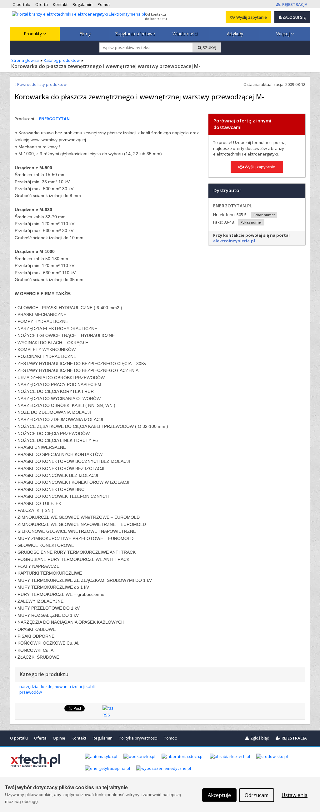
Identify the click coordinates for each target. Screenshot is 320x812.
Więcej (283, 34)
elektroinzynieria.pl (234, 241)
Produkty (33, 34)
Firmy (85, 34)
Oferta (40, 738)
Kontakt (79, 738)
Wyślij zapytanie (251, 17)
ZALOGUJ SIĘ (294, 17)
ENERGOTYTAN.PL (232, 206)
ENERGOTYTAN (54, 118)
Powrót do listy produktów (41, 84)
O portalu (19, 738)
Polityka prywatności (138, 738)
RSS (106, 715)
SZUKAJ (209, 47)
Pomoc (170, 738)
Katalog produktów (62, 60)
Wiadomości (185, 34)
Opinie (59, 738)
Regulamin (102, 738)
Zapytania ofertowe (135, 34)
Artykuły (235, 34)
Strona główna (25, 60)
